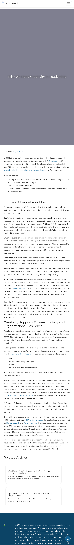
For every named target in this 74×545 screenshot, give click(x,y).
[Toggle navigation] (69, 3)
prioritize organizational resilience (18, 395)
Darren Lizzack (12, 423)
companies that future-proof (22, 354)
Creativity (53, 161)
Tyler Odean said (19, 288)
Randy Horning (30, 423)
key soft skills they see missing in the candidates (25, 170)
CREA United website (33, 420)
